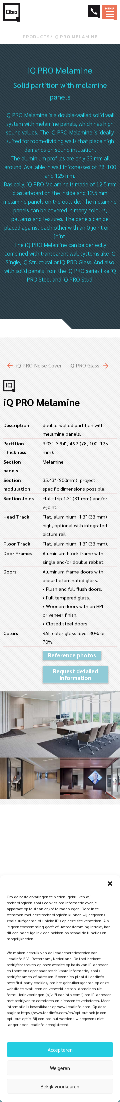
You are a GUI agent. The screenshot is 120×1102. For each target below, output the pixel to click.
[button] (110, 883)
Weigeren (60, 1068)
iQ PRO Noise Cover (39, 365)
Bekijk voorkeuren (60, 1086)
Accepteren (60, 1049)
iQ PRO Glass (84, 365)
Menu (109, 8)
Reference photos (72, 655)
